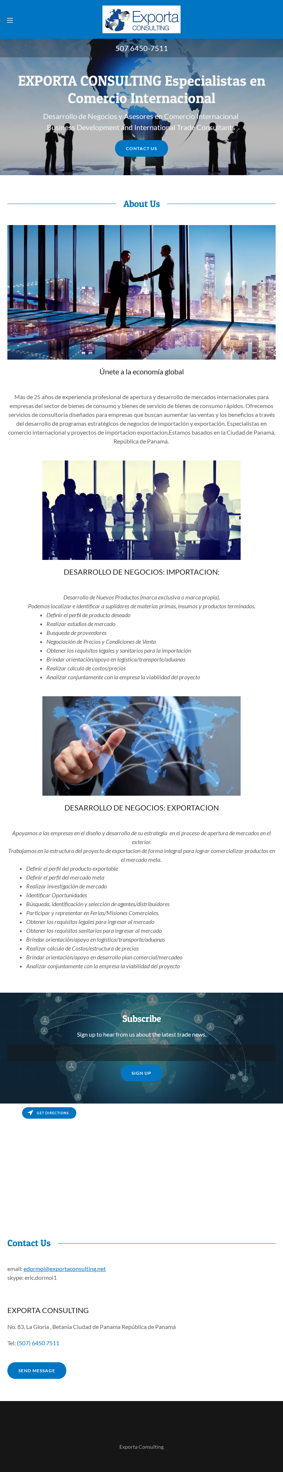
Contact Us (141, 148)
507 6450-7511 (141, 48)
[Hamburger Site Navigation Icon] (10, 19)
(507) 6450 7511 (38, 1342)
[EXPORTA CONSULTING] (141, 18)
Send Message (36, 1370)
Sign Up (141, 1073)
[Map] (141, 1159)
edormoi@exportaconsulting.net (65, 1268)
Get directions (53, 1113)
